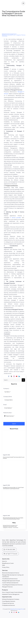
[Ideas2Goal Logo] (9, 1)
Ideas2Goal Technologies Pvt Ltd (9, 33)
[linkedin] (19, 376)
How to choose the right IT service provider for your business (13, 457)
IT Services (23, 34)
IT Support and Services (11, 185)
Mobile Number (7, 412)
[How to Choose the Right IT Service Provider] (14, 431)
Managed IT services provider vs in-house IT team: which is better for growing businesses (13, 488)
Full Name (6, 388)
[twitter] (11, 376)
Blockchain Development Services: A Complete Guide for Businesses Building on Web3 (13, 518)
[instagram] (14, 376)
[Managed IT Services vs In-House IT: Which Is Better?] (14, 462)
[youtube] (16, 376)
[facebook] (8, 376)
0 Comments (4, 36)
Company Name (7, 396)
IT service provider (15, 217)
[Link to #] (23, 3)
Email (5, 404)
